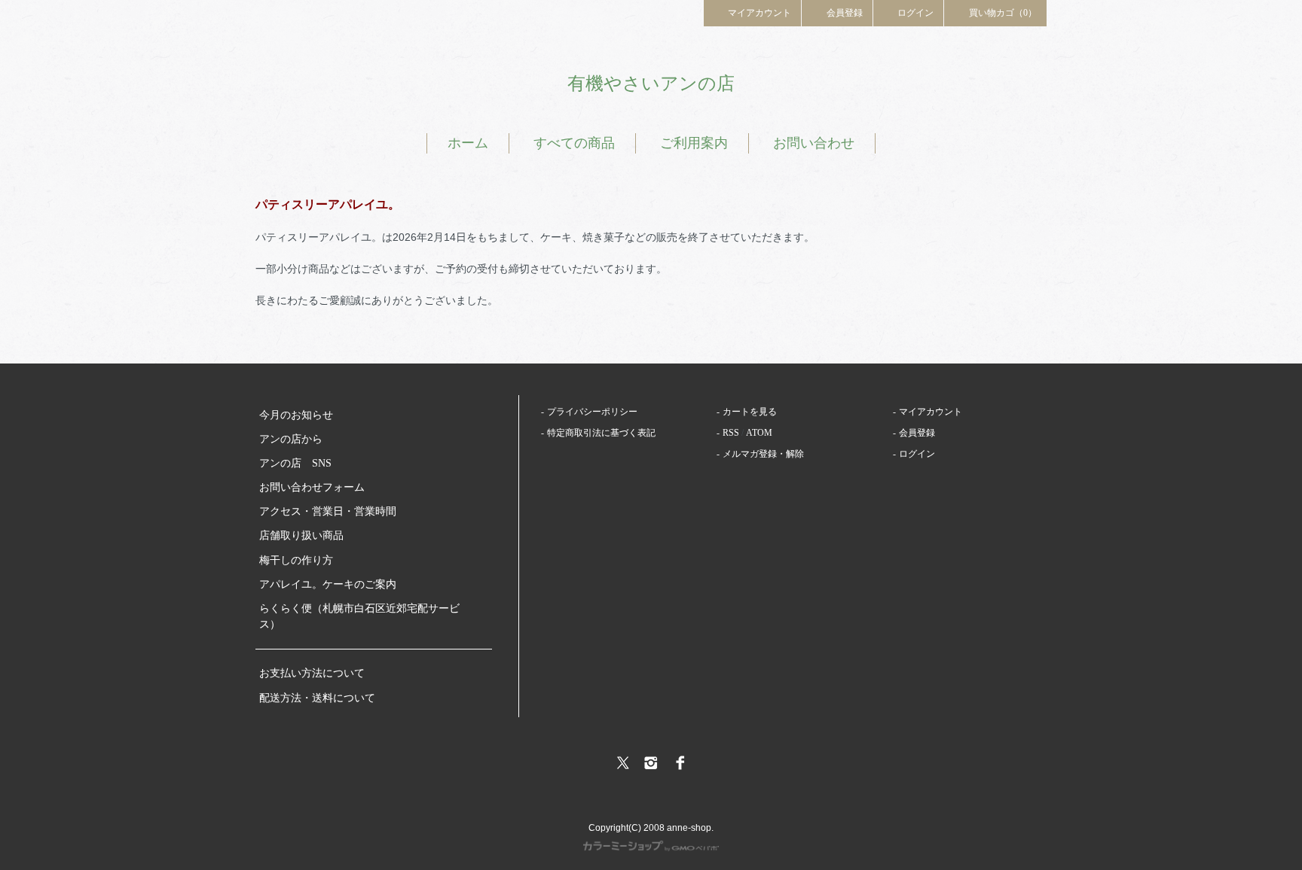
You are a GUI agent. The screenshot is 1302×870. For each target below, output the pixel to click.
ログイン (915, 13)
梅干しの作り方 (296, 560)
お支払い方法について (312, 673)
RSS (731, 432)
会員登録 (845, 13)
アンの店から (290, 439)
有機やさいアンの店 (651, 83)
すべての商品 (574, 143)
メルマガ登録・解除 (763, 454)
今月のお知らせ (296, 415)
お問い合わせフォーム (312, 487)
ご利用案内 (694, 143)
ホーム (468, 143)
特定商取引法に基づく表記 (601, 432)
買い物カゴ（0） (1003, 13)
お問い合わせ (813, 143)
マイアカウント (759, 13)
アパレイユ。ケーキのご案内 (327, 584)
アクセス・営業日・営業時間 (327, 511)
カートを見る (750, 411)
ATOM (759, 432)
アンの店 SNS (295, 463)
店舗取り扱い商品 (301, 535)
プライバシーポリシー (592, 411)
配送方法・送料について (317, 698)
